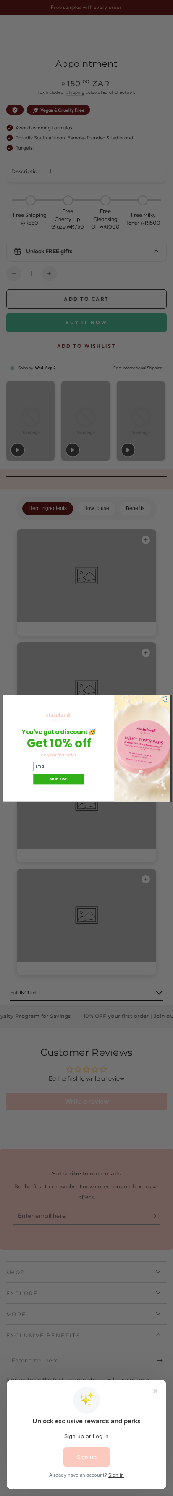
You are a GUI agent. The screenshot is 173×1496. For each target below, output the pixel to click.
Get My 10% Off (58, 779)
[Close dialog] (165, 699)
